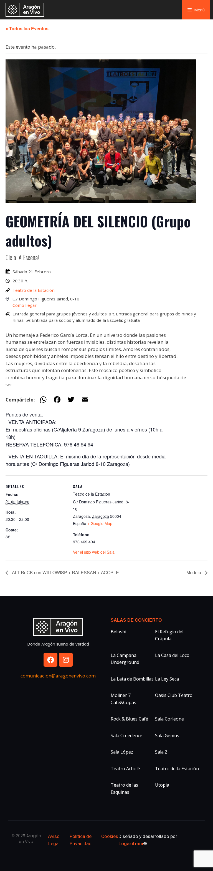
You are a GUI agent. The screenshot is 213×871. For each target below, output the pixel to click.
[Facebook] (50, 660)
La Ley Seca (167, 679)
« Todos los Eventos (27, 28)
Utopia (162, 785)
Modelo (194, 572)
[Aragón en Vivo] (26, 9)
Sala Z (161, 752)
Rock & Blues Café (129, 719)
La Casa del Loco (172, 655)
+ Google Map (99, 523)
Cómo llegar (24, 305)
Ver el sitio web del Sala (94, 552)
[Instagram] (66, 660)
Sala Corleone (169, 719)
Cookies (109, 836)
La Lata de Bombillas (132, 679)
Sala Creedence (126, 735)
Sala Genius (167, 735)
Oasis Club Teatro (173, 695)
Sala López (122, 752)
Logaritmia (130, 843)
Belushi (118, 632)
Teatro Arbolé (125, 768)
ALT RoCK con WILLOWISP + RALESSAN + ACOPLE (65, 572)
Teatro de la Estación (33, 290)
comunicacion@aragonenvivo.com (58, 675)
